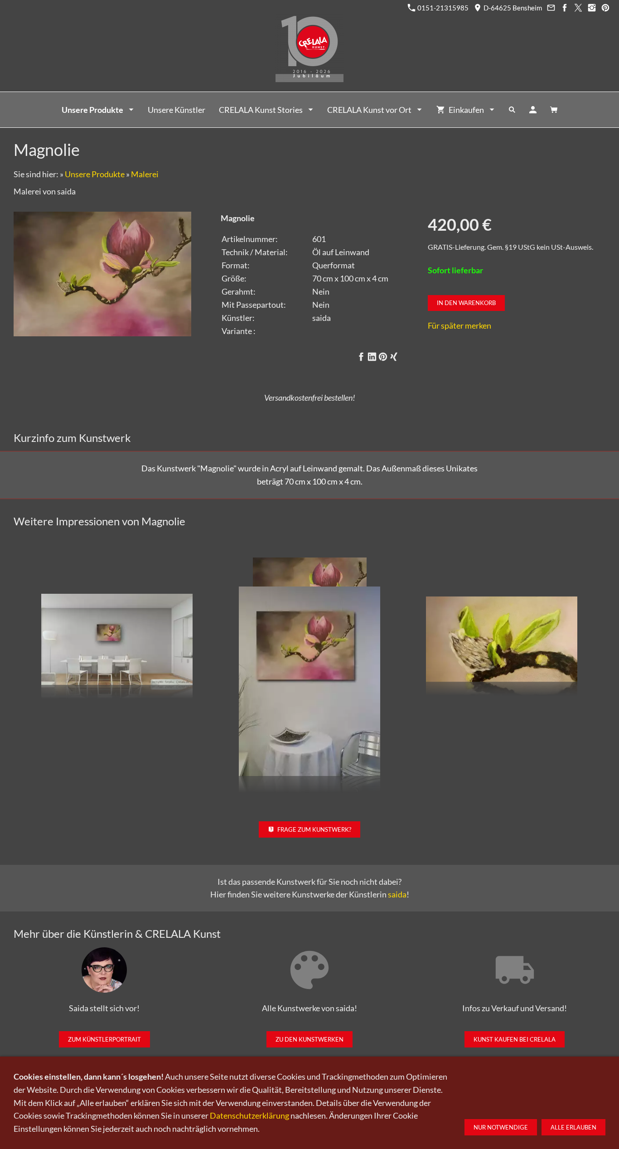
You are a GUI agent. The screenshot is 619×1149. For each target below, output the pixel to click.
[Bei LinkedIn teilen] (372, 357)
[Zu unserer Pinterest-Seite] (605, 8)
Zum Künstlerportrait (104, 1039)
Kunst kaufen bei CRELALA (515, 1039)
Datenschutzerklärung (249, 1115)
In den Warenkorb (466, 302)
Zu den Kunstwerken (309, 1039)
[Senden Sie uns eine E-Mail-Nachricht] (551, 8)
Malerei (145, 174)
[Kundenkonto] (532, 109)
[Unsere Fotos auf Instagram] (591, 8)
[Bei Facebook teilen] (361, 357)
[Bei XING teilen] (393, 357)
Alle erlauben (573, 1127)
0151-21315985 (442, 8)
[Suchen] (512, 109)
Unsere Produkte (95, 174)
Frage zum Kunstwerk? (314, 829)
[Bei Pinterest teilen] (382, 357)
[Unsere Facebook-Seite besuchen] (564, 8)
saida (397, 894)
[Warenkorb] (553, 109)
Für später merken (459, 325)
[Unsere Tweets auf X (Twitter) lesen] (578, 8)
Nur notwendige (501, 1127)
